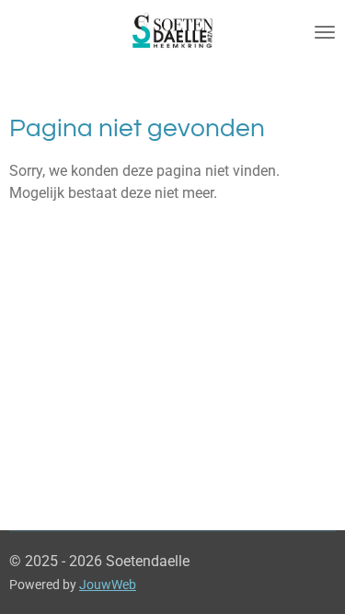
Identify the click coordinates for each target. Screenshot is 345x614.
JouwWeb (107, 584)
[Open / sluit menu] (325, 32)
